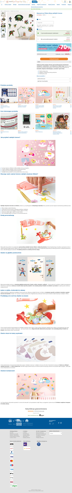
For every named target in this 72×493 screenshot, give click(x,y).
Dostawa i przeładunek (41, 434)
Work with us (25, 436)
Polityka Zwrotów (40, 437)
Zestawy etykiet (26, 435)
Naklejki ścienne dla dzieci (14, 11)
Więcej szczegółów (41, 76)
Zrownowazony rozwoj (15, 436)
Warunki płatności (40, 432)
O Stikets (25, 432)
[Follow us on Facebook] (59, 423)
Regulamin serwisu (32, 490)
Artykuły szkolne (26, 437)
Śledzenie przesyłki (14, 434)
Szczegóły (24, 1)
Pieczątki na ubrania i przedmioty (40, 435)
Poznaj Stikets (26, 434)
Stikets (2, 11)
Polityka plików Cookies (39, 490)
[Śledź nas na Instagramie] (61, 423)
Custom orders (13, 437)
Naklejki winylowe (7, 11)
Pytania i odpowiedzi (14, 435)
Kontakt (11, 432)
